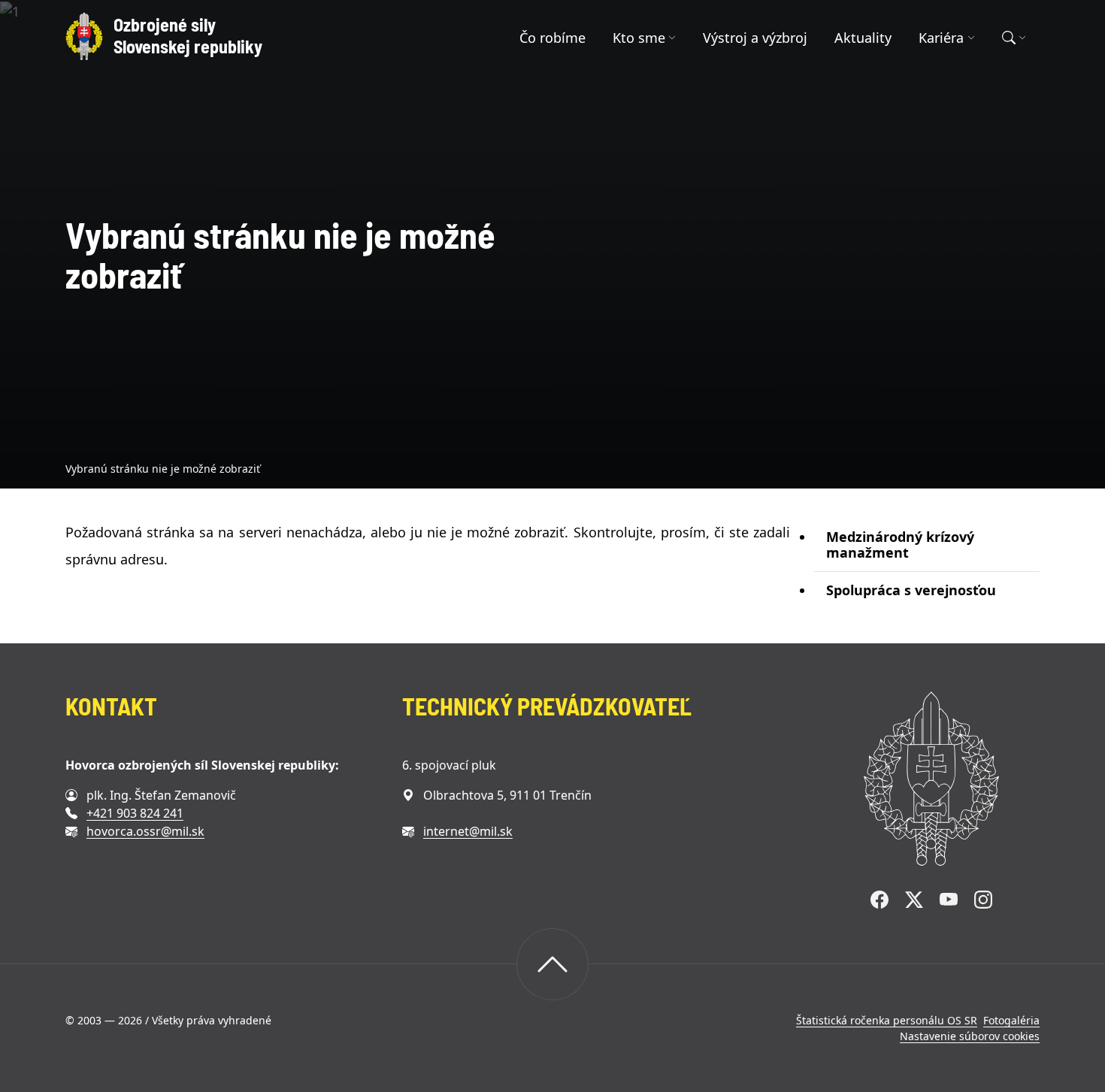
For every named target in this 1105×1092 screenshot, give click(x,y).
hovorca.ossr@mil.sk (145, 831)
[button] (644, 38)
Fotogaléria (1011, 1020)
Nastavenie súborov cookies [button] (970, 1036)
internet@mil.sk (468, 831)
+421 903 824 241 (134, 813)
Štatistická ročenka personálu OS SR (886, 1020)
